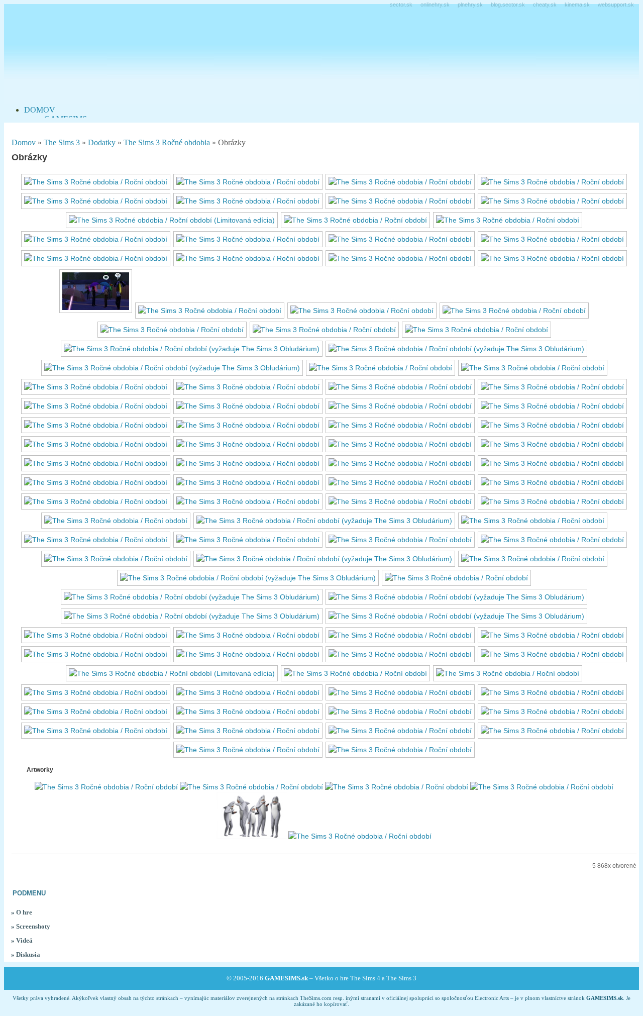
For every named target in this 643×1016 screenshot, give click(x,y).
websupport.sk (616, 5)
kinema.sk (577, 5)
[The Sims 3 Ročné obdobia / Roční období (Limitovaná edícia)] (171, 220)
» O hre (21, 912)
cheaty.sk (545, 5)
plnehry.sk (470, 5)
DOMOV (39, 110)
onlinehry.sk (435, 5)
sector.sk (401, 5)
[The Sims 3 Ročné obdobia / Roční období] (96, 182)
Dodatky (102, 142)
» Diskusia (25, 954)
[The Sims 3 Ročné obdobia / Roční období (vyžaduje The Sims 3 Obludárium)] (191, 349)
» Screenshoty (30, 926)
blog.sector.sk (508, 5)
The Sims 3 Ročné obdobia (167, 142)
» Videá (22, 940)
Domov (24, 142)
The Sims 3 (62, 142)
